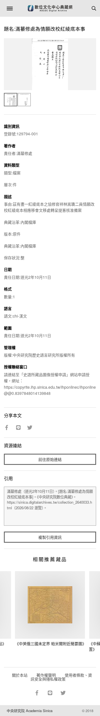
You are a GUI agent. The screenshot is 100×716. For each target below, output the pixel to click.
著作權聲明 (46, 675)
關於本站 (20, 675)
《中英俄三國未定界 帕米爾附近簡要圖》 (50, 643)
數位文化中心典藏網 (50, 8)
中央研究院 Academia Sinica (29, 710)
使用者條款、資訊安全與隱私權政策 (61, 677)
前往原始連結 (50, 459)
